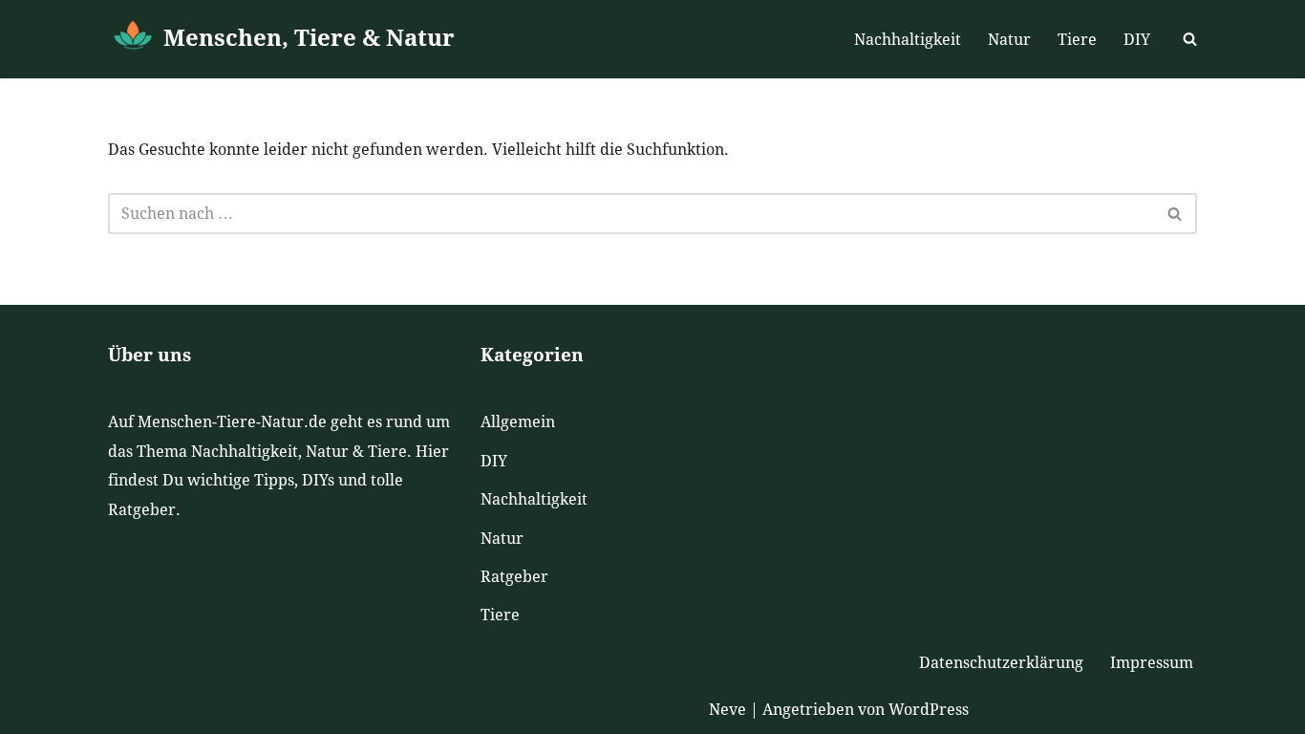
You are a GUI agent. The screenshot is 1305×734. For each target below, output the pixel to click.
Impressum (1151, 663)
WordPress (928, 710)
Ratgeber (514, 577)
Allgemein (518, 422)
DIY (1136, 40)
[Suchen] (1190, 39)
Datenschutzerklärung (1001, 663)
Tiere (1077, 40)
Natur (1009, 40)
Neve (727, 710)
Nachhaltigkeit (907, 40)
